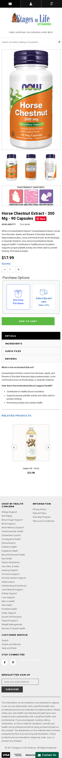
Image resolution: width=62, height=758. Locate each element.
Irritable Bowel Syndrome (14, 585)
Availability (9, 224)
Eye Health (7, 558)
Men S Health (8, 601)
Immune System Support (14, 578)
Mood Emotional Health (13, 554)
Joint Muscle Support (12, 589)
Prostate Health (9, 609)
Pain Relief (7, 605)
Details (10, 336)
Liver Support (8, 597)
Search (5, 640)
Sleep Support (9, 613)
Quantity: (6, 263)
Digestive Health (10, 551)
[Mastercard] (31, 754)
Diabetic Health (9, 547)
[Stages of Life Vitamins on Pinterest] (13, 662)
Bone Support (8, 523)
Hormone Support (11, 574)
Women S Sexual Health (13, 628)
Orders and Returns (11, 644)
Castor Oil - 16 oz (31, 468)
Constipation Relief (11, 539)
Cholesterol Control (11, 535)
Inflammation (8, 582)
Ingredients (13, 343)
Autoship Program (42, 517)
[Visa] (6, 754)
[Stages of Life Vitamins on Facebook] (5, 662)
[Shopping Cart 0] (51, 4)
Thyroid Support (10, 620)
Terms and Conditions (43, 521)
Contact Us (48, 754)
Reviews (11, 358)
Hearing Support (10, 570)
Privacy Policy (39, 509)
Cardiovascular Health (12, 531)
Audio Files (13, 351)
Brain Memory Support (13, 527)
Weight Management (12, 624)
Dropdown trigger (31, 4)
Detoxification (9, 543)
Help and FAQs (9, 648)
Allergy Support (9, 512)
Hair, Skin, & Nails (10, 566)
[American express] (18, 754)
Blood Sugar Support (12, 520)
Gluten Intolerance (11, 562)
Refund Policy (39, 513)
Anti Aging (7, 516)
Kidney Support (9, 593)
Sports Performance (12, 617)
